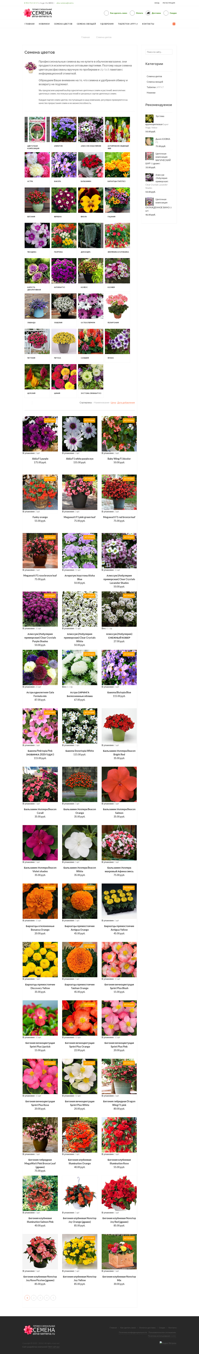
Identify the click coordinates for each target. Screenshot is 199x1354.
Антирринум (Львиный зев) (39, 192)
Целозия (31, 686)
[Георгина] (75, 361)
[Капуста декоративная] (41, 437)
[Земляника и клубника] (41, 399)
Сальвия (100, 610)
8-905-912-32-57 (31, 3)
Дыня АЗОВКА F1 (163, 140)
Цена (113, 690)
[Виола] (110, 285)
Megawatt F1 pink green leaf (80, 805)
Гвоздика (31, 382)
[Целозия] (41, 665)
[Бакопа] (75, 209)
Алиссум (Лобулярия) (106, 154)
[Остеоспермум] (110, 513)
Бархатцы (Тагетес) (36, 268)
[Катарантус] (75, 437)
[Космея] (41, 475)
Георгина (66, 382)
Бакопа (65, 230)
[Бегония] (41, 285)
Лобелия (66, 534)
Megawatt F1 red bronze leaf (119, 805)
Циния (65, 686)
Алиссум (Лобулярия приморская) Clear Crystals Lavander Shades (119, 867)
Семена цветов (154, 76)
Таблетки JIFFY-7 (155, 87)
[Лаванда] (41, 513)
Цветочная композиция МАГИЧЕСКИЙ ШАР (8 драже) (158, 158)
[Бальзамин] (110, 209)
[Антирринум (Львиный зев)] (41, 171)
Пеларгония (32, 572)
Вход (157, 3)
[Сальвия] (110, 589)
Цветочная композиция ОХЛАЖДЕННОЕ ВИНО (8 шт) (158, 205)
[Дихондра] (110, 361)
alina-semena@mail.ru (65, 3)
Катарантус (67, 458)
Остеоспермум (103, 534)
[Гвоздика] (41, 361)
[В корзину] (40, 723)
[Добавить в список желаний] (48, 723)
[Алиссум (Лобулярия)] (110, 133)
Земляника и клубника (38, 420)
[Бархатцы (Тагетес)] (41, 247)
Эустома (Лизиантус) (106, 686)
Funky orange (40, 805)
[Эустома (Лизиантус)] (110, 665)
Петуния (31, 610)
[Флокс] (41, 627)
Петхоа (65, 610)
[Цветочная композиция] (41, 133)
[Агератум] (75, 133)
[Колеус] (110, 437)
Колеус (99, 458)
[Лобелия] (75, 513)
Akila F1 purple (40, 746)
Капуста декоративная (38, 458)
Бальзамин (101, 230)
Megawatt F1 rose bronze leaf (40, 863)
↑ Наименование (101, 690)
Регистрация (169, 3)
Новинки (151, 92)
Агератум (66, 154)
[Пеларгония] (41, 551)
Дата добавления (126, 690)
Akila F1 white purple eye (79, 746)
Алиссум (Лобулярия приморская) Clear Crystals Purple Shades (40, 925)
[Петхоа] (75, 589)
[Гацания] (41, 323)
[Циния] (75, 665)
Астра (30, 230)
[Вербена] (75, 285)
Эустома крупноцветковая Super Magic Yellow (157, 122)
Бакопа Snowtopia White (80, 1038)
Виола (99, 306)
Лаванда (31, 534)
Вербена (65, 306)
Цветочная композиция (38, 154)
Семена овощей (155, 81)
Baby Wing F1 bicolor (119, 746)
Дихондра (101, 382)
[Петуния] (41, 589)
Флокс (30, 648)
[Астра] (41, 209)
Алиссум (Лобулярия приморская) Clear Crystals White (80, 925)
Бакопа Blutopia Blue (119, 980)
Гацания (31, 344)
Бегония (31, 306)
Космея (30, 496)
